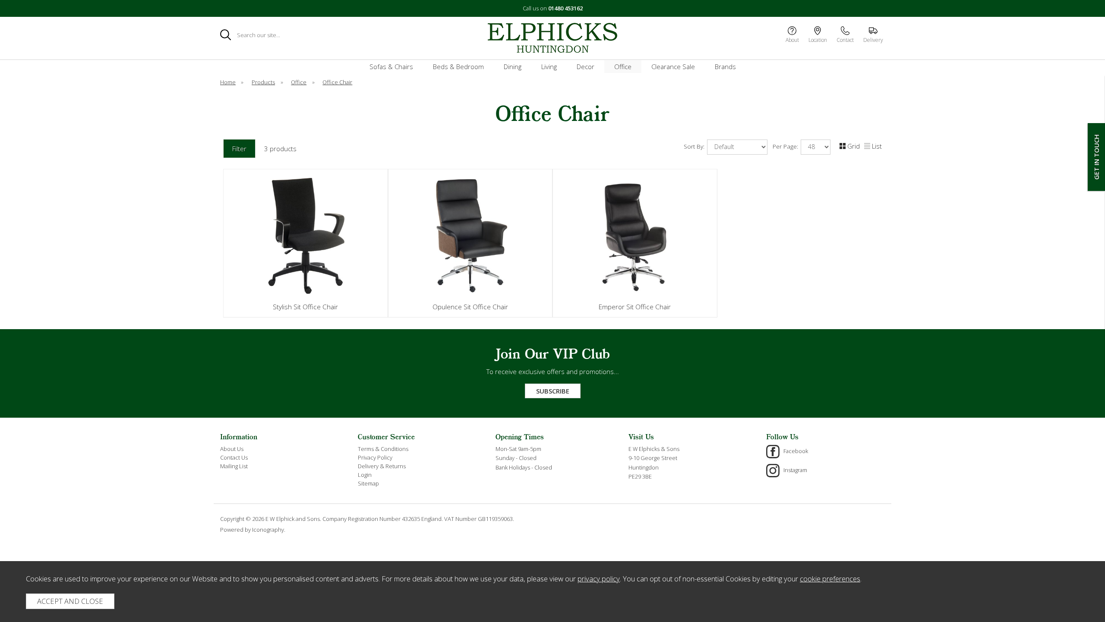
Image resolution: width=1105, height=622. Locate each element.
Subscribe (552, 391)
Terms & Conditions (383, 449)
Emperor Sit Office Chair (635, 306)
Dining (512, 66)
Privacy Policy (375, 457)
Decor (585, 66)
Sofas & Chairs (391, 66)
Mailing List (234, 466)
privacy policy (599, 579)
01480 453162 (565, 8)
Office (622, 66)
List (877, 146)
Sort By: (695, 146)
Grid (853, 146)
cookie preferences (830, 579)
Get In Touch (1096, 157)
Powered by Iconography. (252, 529)
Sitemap (368, 483)
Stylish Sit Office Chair (305, 306)
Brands (725, 66)
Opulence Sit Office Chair (470, 306)
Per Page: (786, 146)
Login (365, 475)
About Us (231, 449)
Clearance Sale (673, 66)
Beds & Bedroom (458, 66)
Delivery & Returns (382, 466)
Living (549, 66)
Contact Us (234, 457)
